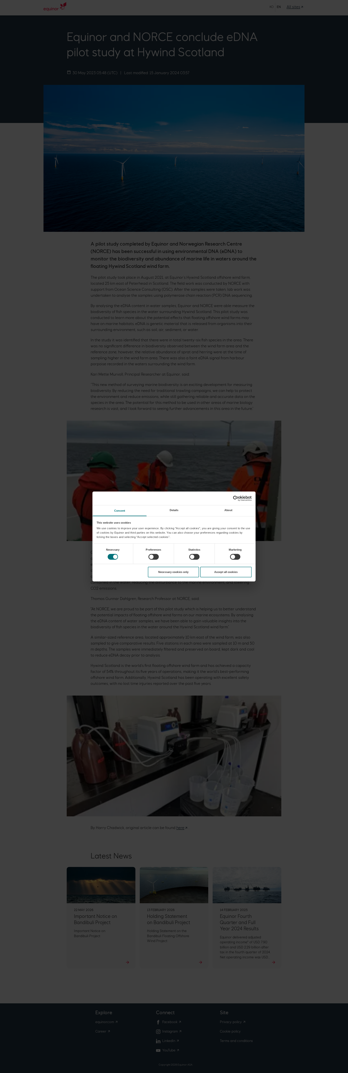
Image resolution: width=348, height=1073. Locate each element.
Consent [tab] (119, 510)
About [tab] (228, 510)
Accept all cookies (226, 572)
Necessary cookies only (173, 572)
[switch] (153, 557)
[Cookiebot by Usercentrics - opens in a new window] (236, 498)
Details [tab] (174, 510)
